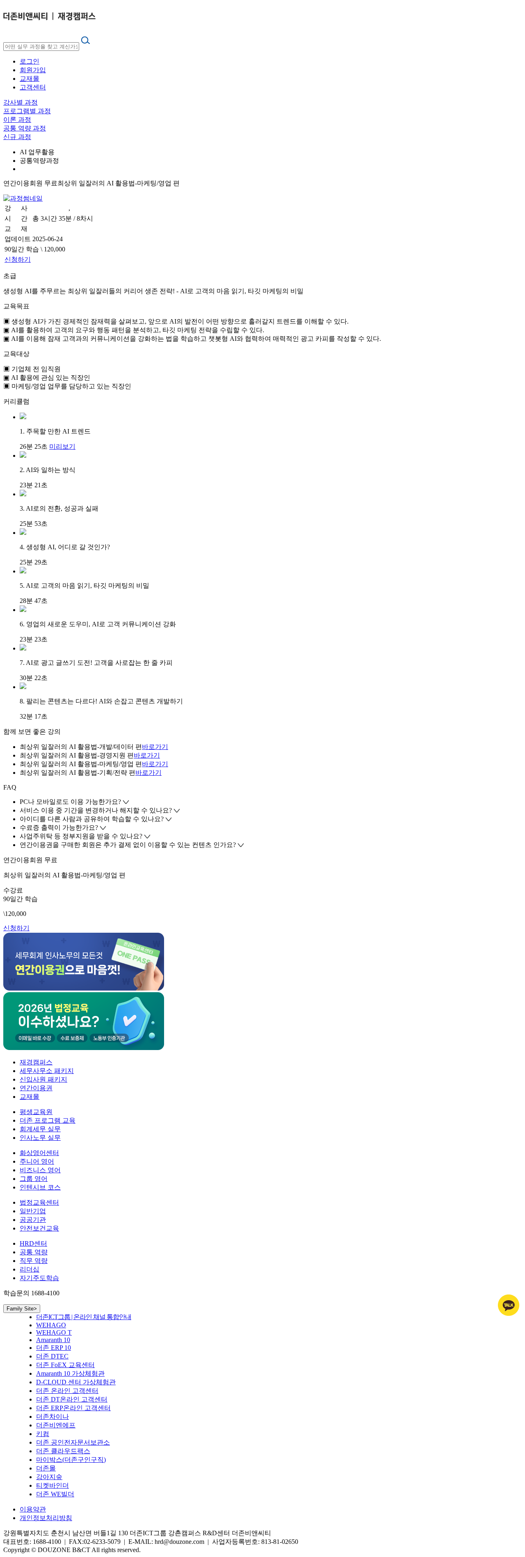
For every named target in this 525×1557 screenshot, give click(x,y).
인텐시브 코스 (40, 1187)
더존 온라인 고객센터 (67, 1390)
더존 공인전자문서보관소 (73, 1442)
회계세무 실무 (40, 1129)
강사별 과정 (20, 102)
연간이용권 (36, 1087)
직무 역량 (34, 1260)
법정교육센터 (39, 1202)
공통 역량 (34, 1252)
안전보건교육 (39, 1228)
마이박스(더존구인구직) (71, 1459)
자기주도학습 (39, 1277)
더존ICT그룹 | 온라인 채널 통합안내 (83, 1316)
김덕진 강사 (49, 208)
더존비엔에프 (55, 1425)
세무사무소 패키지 (47, 1070)
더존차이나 (52, 1416)
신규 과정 (17, 136)
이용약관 (33, 1509)
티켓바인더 (52, 1485)
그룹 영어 (34, 1178)
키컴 (42, 1433)
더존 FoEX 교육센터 (65, 1364)
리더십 (29, 1269)
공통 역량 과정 (24, 128)
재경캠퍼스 (36, 1062)
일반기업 (33, 1211)
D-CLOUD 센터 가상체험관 (76, 1382)
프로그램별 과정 (27, 110)
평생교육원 (36, 1111)
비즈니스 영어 (40, 1170)
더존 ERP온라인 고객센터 (73, 1407)
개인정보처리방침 (46, 1517)
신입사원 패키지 (43, 1079)
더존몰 (46, 1468)
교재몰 (29, 78)
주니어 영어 (37, 1161)
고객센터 (33, 87)
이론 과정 (17, 119)
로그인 (29, 61)
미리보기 (62, 446)
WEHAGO (51, 1325)
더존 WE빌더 (55, 1494)
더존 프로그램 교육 (47, 1120)
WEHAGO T (54, 1332)
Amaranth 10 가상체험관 (70, 1373)
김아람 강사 (89, 208)
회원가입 (33, 69)
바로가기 (155, 746)
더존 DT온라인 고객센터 (71, 1399)
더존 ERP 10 (53, 1347)
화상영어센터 (39, 1152)
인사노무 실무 (40, 1137)
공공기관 (33, 1219)
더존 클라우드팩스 (63, 1450)
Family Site (22, 1309)
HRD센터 (33, 1243)
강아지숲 (49, 1476)
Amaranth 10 (53, 1339)
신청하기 (18, 259)
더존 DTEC (52, 1356)
